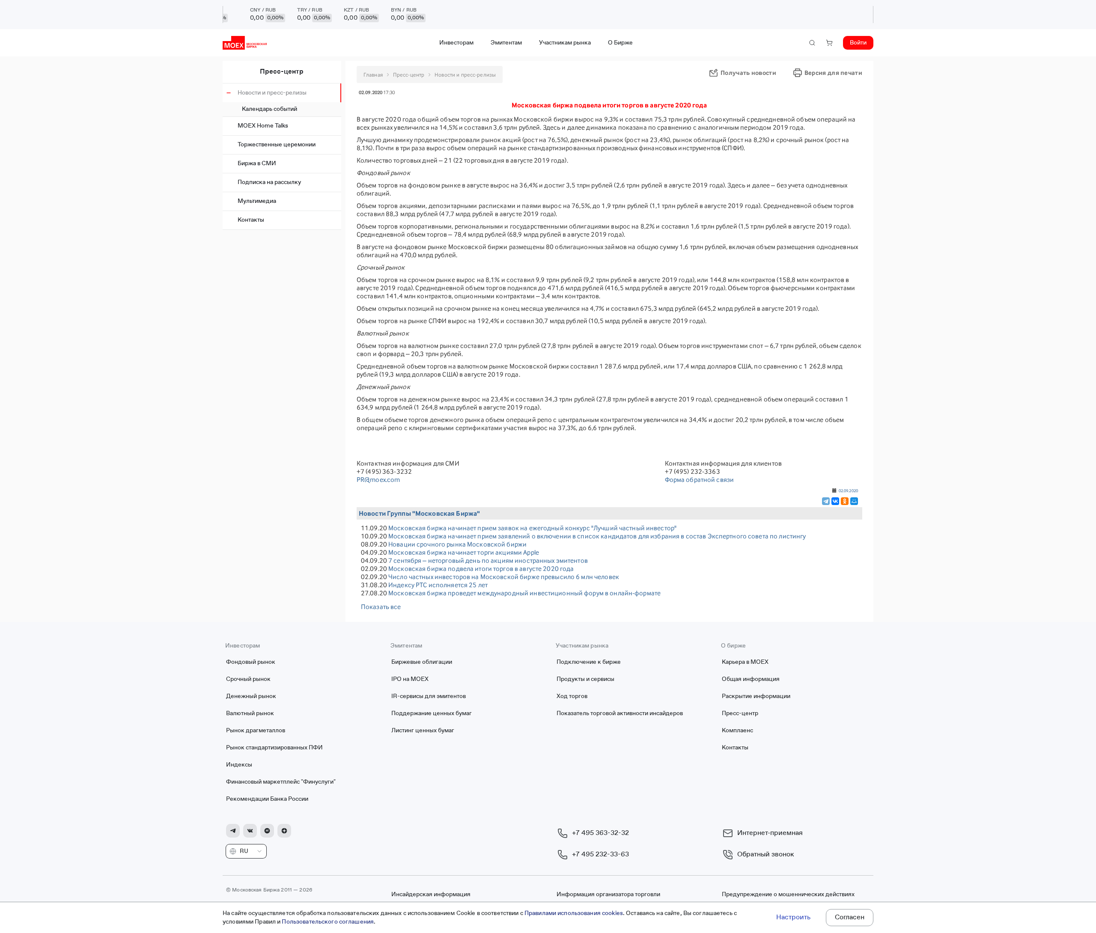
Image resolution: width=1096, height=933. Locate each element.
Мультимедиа (257, 201)
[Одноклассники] (845, 501)
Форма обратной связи (699, 479)
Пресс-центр (282, 71)
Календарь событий (269, 109)
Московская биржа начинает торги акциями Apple (463, 552)
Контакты (251, 220)
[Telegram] (826, 501)
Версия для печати (833, 72)
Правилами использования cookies (573, 913)
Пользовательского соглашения (328, 922)
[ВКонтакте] (835, 501)
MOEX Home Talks (263, 126)
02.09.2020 (848, 490)
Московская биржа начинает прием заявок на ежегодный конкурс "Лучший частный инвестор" (532, 528)
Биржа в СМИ (257, 163)
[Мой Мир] (854, 501)
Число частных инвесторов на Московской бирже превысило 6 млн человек (503, 577)
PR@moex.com (378, 479)
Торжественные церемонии (277, 145)
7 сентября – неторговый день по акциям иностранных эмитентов (488, 560)
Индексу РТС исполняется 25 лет (438, 585)
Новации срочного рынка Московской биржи (457, 544)
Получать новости (748, 72)
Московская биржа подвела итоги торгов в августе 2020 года (481, 569)
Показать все (381, 607)
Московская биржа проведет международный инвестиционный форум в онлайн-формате (524, 593)
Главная (373, 74)
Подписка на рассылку (269, 182)
